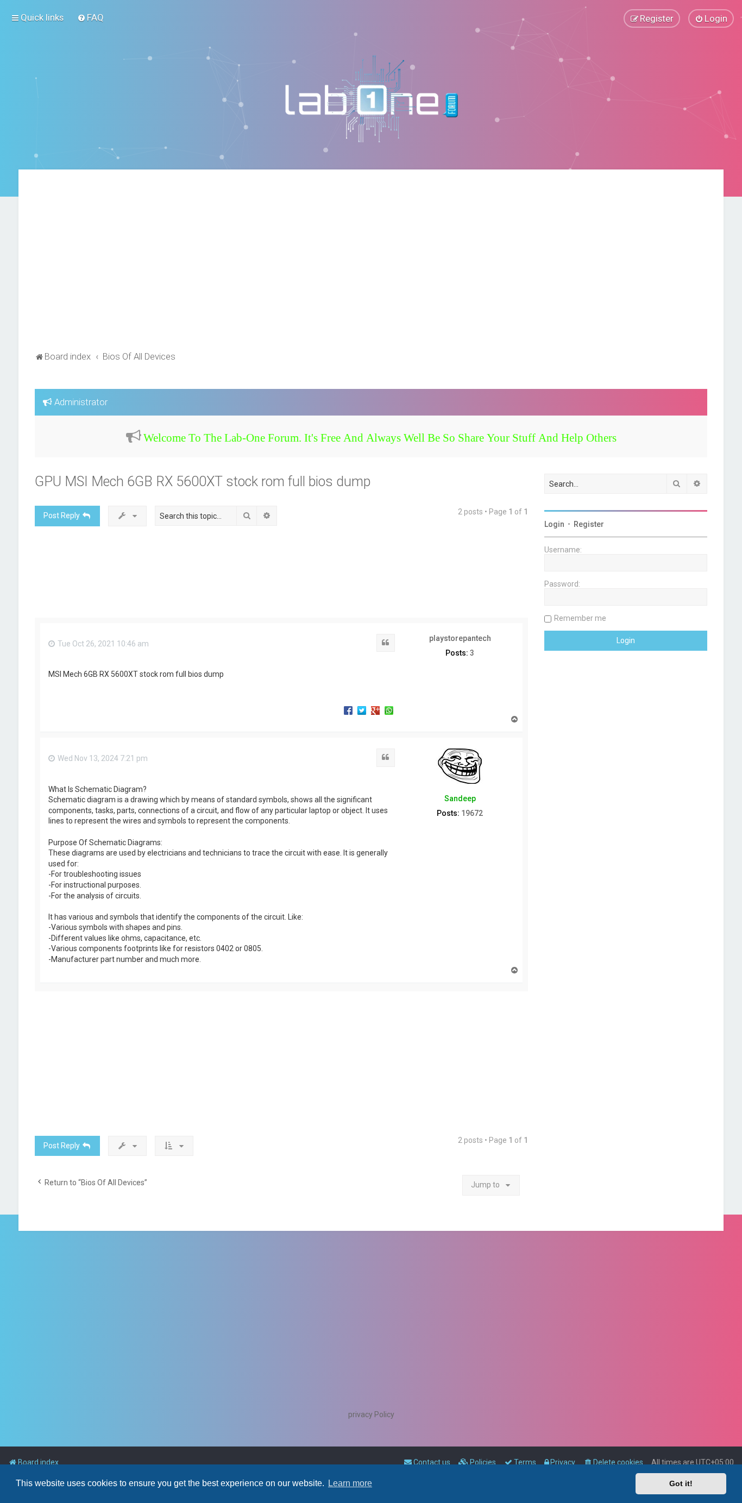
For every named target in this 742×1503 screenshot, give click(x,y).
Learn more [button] (350, 1483)
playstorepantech (460, 638)
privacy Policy (371, 1414)
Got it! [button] (681, 1483)
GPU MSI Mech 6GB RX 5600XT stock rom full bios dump (202, 481)
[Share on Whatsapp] (389, 710)
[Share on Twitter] (362, 710)
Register (589, 524)
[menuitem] (90, 17)
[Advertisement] (371, 267)
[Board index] (371, 98)
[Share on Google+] (375, 710)
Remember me (580, 618)
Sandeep (460, 798)
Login (554, 524)
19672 (472, 813)
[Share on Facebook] (348, 710)
